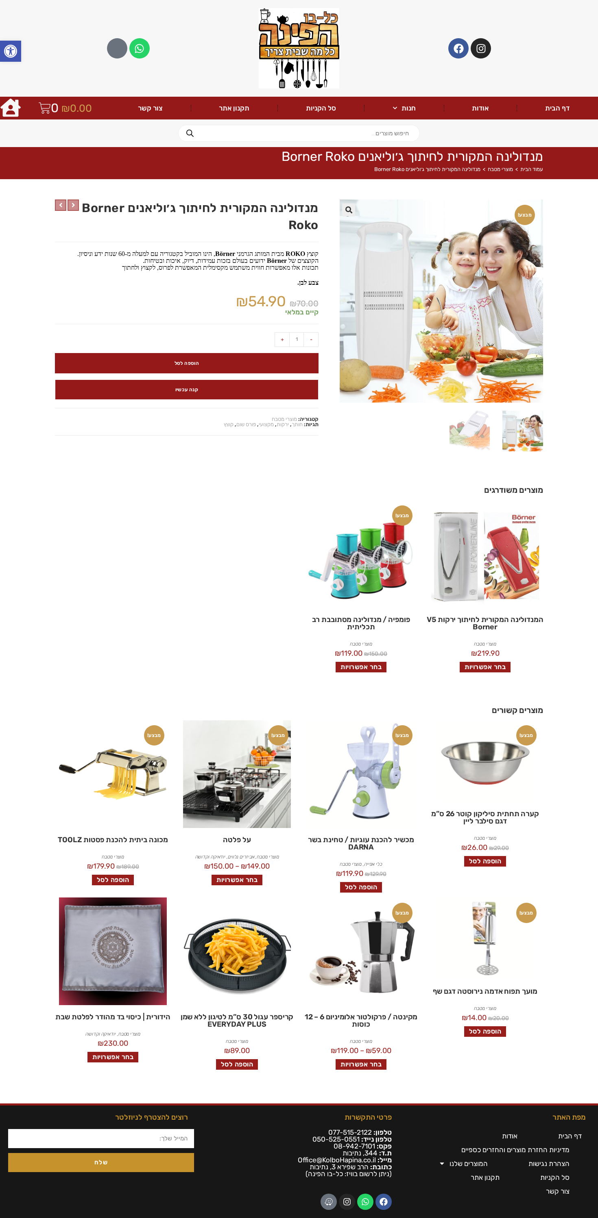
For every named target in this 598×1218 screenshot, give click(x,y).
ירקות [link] (283, 424)
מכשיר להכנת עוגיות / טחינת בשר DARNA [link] (361, 843)
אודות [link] (480, 108)
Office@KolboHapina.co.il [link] (337, 1160)
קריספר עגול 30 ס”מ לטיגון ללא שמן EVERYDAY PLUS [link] (237, 1020)
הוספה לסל (187, 363)
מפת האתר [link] (569, 1117)
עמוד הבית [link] (531, 169)
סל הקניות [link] (321, 108)
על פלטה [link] (237, 839)
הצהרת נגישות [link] (549, 1163)
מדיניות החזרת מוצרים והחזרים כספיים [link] (515, 1150)
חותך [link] (297, 424)
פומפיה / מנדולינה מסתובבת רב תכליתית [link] (361, 623)
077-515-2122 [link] (350, 1132)
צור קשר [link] (150, 108)
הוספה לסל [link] (485, 861)
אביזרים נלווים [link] (241, 857)
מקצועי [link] (266, 424)
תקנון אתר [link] (234, 108)
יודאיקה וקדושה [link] (210, 857)
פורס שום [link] (246, 424)
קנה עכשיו (187, 389)
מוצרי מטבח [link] (500, 169)
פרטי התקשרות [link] (368, 1117)
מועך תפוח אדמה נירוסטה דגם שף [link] (485, 991)
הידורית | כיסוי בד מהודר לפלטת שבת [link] (112, 1017)
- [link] (311, 339)
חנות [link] (409, 108)
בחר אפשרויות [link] (485, 667)
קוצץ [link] (229, 424)
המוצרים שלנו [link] (469, 1163)
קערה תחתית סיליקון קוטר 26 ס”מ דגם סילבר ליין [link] (485, 817)
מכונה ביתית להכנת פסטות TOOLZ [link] (113, 839)
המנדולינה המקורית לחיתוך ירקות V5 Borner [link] (485, 623)
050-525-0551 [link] (336, 1139)
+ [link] (282, 339)
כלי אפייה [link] (373, 864)
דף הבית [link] (557, 108)
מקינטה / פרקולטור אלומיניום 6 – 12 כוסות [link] (361, 1020)
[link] (10, 51)
